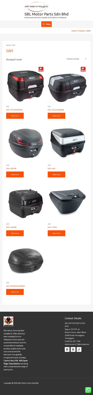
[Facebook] (67, 349)
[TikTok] (79, 349)
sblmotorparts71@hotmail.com (77, 344)
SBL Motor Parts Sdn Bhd (46, 14)
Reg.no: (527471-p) (72, 329)
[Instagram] (73, 349)
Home (8, 45)
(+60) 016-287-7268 (72, 341)
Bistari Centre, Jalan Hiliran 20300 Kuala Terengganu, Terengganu (75, 335)
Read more (15, 116)
